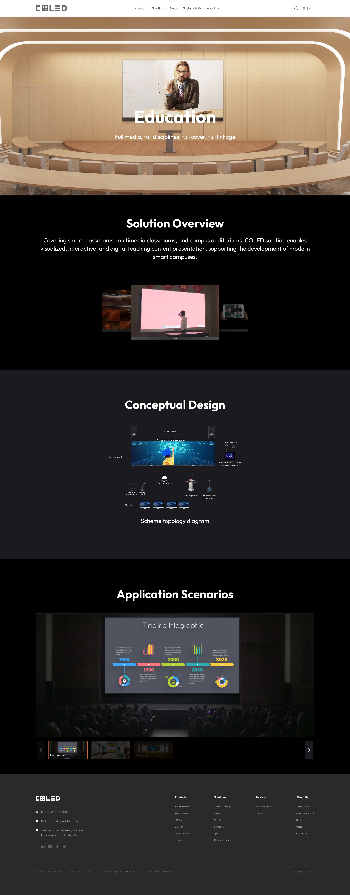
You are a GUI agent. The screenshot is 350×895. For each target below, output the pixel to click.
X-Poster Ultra (182, 806)
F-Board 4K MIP (182, 833)
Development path (305, 813)
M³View (178, 820)
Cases (299, 826)
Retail (217, 813)
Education (219, 826)
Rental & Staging (222, 806)
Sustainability (192, 8)
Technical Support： (113, 871)
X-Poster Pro (181, 813)
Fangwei (129, 871)
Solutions (158, 8)
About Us (213, 8)
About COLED (303, 806)
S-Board (179, 826)
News (174, 8)
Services (261, 797)
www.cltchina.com (164, 871)
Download (260, 813)
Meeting (218, 820)
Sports (217, 833)
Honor (299, 820)
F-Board (179, 840)
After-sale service (264, 806)
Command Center (223, 840)
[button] (309, 750)
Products (141, 8)
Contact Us (301, 833)
